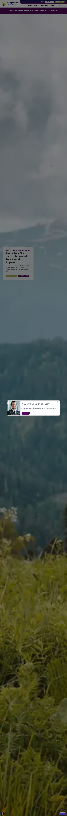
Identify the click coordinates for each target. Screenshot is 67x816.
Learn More (26, 413)
